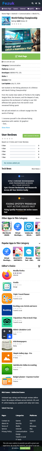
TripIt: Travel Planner (21, 294)
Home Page (7, 9)
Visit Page (22, 56)
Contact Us (5, 421)
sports (31, 9)
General (22, 9)
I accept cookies (25, 448)
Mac (31, 429)
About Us (5, 423)
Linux (32, 431)
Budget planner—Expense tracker (26, 377)
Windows (33, 426)
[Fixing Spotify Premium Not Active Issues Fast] (21, 205)
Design (18, 434)
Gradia (15, 282)
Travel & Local (21, 437)
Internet (18, 429)
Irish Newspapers (20, 341)
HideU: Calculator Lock (22, 330)
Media (18, 426)
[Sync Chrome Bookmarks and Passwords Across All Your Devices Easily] (21, 183)
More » (38, 218)
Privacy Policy (7, 431)
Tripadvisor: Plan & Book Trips (25, 318)
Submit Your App (7, 408)
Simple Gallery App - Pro (22, 353)
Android (14, 14)
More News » (36, 169)
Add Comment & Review (31, 136)
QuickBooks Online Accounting (25, 365)
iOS (31, 423)
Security (18, 423)
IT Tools (18, 439)
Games (15, 9)
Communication (25, 14)
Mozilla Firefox (19, 271)
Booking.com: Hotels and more (25, 306)
